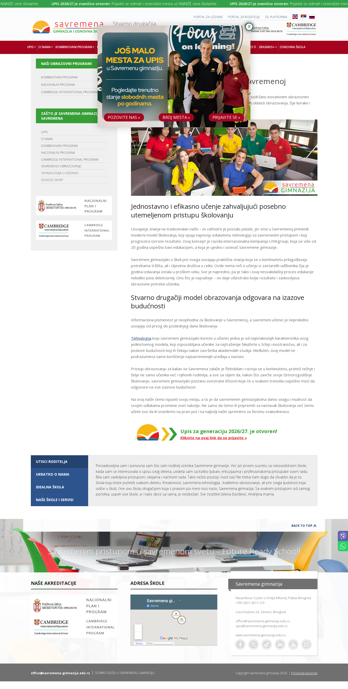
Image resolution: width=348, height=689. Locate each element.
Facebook (240, 644)
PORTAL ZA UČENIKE (208, 17)
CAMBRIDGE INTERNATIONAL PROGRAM (69, 92)
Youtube (293, 644)
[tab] (59, 461)
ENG (295, 16)
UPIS (44, 132)
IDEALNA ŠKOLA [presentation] (50, 487)
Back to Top (301, 525)
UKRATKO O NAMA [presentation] (52, 474)
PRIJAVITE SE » (226, 117)
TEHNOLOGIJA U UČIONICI (59, 173)
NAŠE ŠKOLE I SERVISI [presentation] (54, 499)
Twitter (253, 644)
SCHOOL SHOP (52, 180)
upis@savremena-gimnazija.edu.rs (261, 626)
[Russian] (312, 18)
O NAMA (47, 139)
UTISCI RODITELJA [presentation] (52, 461)
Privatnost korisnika (304, 673)
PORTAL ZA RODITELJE (244, 17)
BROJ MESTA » (176, 117)
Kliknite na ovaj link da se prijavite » (213, 437)
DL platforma (276, 17)
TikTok (266, 644)
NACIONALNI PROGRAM (58, 84)
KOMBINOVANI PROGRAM (59, 77)
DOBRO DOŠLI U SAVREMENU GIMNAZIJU (124, 673)
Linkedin (280, 644)
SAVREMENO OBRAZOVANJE (61, 166)
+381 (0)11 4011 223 (250, 602)
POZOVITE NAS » (124, 117)
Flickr (306, 644)
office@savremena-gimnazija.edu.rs (263, 621)
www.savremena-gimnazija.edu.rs (261, 635)
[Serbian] (303, 18)
